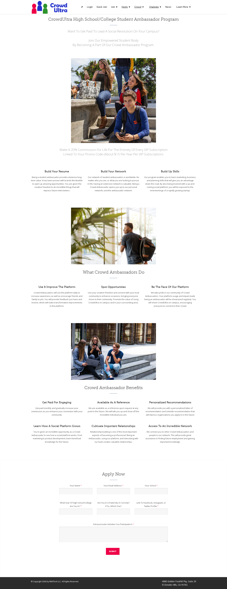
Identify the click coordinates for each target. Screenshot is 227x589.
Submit (112, 551)
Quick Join (102, 7)
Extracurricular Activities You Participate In (113, 524)
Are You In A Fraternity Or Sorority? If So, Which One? (113, 504)
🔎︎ (82, 7)
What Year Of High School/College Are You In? (76, 504)
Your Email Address (113, 485)
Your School (151, 485)
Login (90, 7)
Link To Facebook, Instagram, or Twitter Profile (151, 504)
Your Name (76, 485)
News (168, 7)
